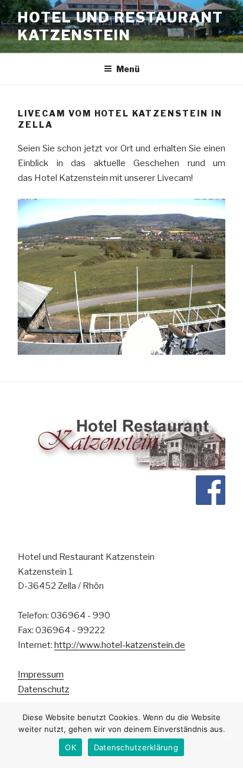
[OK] (228, 735)
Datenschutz (43, 689)
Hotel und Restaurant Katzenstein (121, 26)
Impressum (41, 674)
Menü (128, 69)
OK (70, 747)
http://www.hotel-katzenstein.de (119, 645)
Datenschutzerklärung (136, 747)
